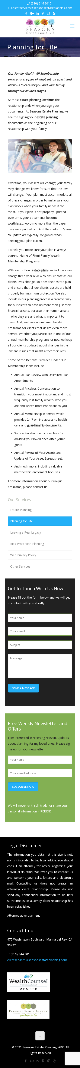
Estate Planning (21, 510)
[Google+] (31, 13)
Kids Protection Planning (27, 544)
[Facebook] (26, 13)
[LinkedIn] (37, 13)
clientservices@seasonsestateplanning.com (42, 8)
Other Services (20, 566)
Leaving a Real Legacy (25, 532)
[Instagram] (48, 13)
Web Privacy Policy (23, 555)
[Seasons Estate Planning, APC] (40, 26)
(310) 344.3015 (41, 3)
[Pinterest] (43, 13)
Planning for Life (21, 521)
